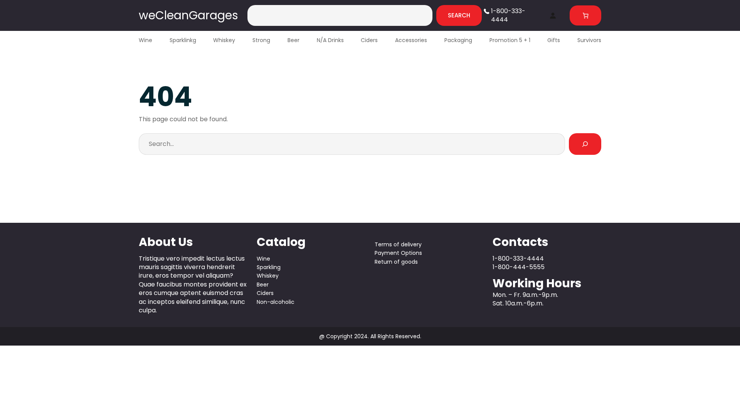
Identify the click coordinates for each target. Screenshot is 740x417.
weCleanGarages (188, 15)
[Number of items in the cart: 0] (586, 15)
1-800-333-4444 (508, 15)
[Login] (552, 15)
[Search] (585, 144)
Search (459, 15)
